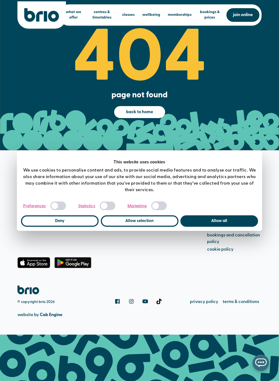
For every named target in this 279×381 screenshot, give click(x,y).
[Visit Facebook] (117, 301)
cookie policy (220, 249)
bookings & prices (210, 15)
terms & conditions (241, 302)
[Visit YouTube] (145, 301)
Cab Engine (51, 315)
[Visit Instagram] (131, 301)
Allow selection (139, 221)
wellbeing (151, 15)
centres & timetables (101, 15)
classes (128, 15)
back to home (139, 112)
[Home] (41, 15)
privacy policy (204, 302)
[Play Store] (72, 262)
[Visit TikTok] (159, 301)
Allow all (219, 221)
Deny (60, 221)
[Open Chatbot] (261, 363)
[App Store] (33, 262)
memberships (180, 15)
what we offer (73, 15)
